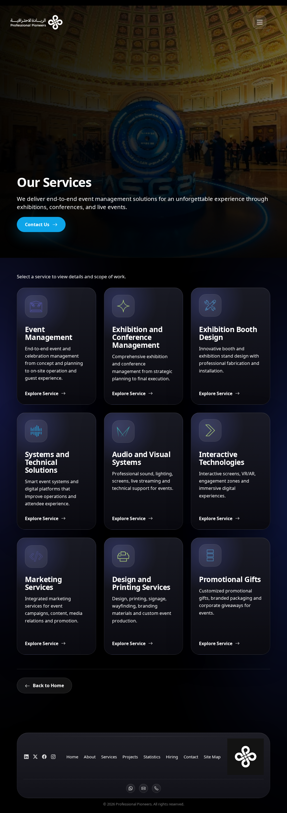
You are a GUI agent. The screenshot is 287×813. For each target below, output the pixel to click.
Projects (130, 757)
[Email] (143, 788)
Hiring (172, 757)
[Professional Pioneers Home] (34, 22)
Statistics (152, 757)
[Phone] (156, 788)
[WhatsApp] (130, 788)
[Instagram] (53, 757)
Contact (191, 757)
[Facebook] (44, 757)
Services (109, 757)
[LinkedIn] (26, 757)
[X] (35, 757)
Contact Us (37, 224)
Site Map (212, 757)
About (90, 757)
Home (72, 757)
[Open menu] (259, 22)
